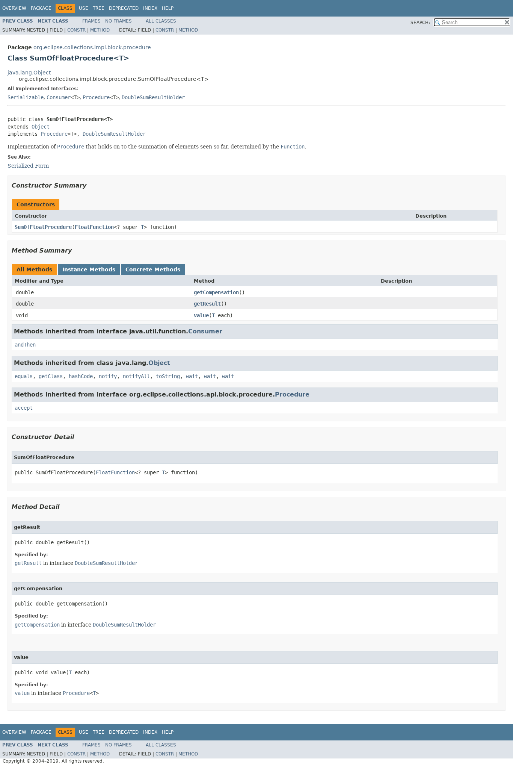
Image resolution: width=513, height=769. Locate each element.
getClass (51, 376)
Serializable (26, 97)
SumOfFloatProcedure (43, 227)
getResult (207, 304)
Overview (14, 8)
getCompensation (216, 292)
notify (108, 376)
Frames (91, 21)
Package (41, 8)
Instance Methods (88, 269)
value (201, 315)
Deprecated (124, 8)
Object (41, 127)
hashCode (81, 376)
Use (83, 8)
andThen (25, 345)
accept (24, 408)
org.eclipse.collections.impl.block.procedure (92, 47)
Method (100, 30)
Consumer (59, 97)
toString (168, 376)
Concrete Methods (152, 269)
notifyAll (136, 376)
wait (192, 376)
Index (150, 8)
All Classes (161, 21)
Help (168, 8)
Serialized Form (28, 166)
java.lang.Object (29, 73)
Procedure (96, 97)
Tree (98, 8)
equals (24, 376)
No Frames (118, 21)
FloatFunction (94, 227)
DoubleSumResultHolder (153, 97)
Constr (76, 30)
